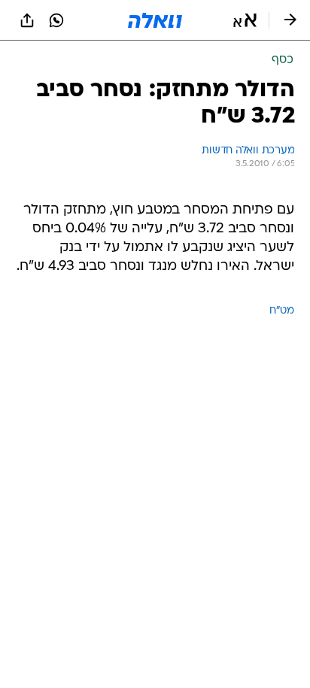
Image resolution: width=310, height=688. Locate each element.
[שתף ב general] (27, 20)
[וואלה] (155, 20)
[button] (245, 20)
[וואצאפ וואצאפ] (56, 20)
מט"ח (281, 311)
